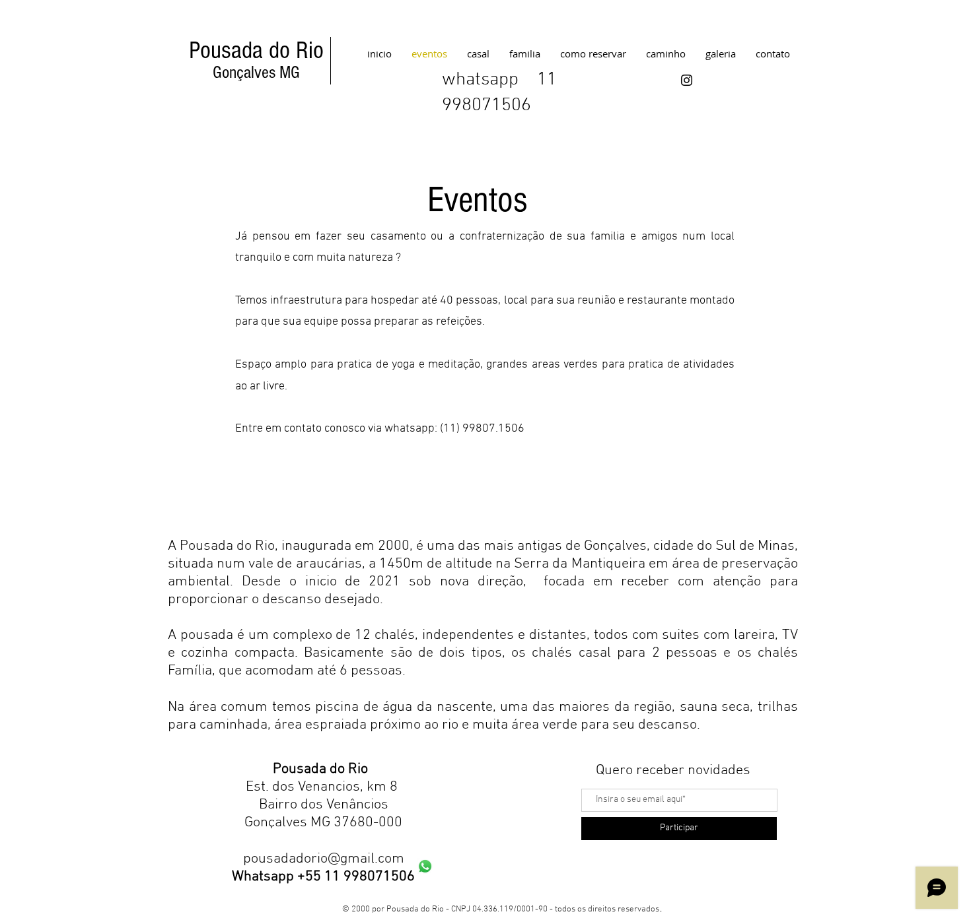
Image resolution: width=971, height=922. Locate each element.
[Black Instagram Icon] (686, 80)
